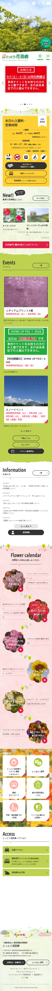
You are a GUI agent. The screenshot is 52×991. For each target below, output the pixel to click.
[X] (39, 3)
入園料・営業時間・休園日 (35, 151)
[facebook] (34, 3)
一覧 (40, 265)
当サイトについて (30, 969)
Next (49, 83)
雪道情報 (25, 181)
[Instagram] (44, 3)
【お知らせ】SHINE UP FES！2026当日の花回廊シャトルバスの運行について (25, 512)
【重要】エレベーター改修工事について (17, 521)
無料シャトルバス (27, 173)
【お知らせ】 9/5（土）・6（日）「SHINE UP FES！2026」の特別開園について (25, 487)
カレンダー (25, 445)
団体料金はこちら (38, 137)
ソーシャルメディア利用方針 (19, 975)
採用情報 (26, 532)
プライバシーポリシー (24, 972)
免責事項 (37, 975)
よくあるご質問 (37, 962)
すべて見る (41, 198)
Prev (3, 83)
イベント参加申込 (27, 451)
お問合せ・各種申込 (14, 962)
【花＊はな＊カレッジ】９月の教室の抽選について (21, 503)
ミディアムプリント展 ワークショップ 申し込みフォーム (24, 496)
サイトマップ (15, 969)
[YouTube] (49, 3)
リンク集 (24, 978)
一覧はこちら (25, 438)
